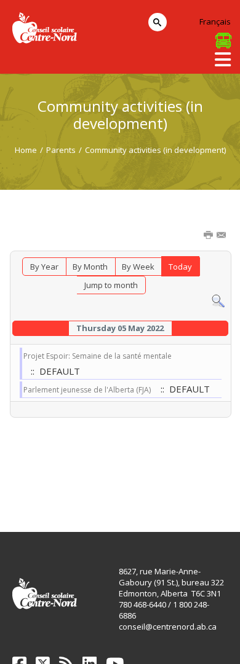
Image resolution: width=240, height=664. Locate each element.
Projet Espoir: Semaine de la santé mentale (97, 356)
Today (180, 266)
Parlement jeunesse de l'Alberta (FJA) (87, 390)
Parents (61, 149)
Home (26, 149)
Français (215, 21)
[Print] (209, 236)
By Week (138, 266)
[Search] (218, 300)
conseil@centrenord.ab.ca (168, 626)
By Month (90, 266)
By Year (44, 266)
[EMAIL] (222, 236)
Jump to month (111, 285)
